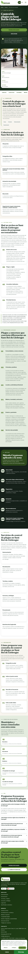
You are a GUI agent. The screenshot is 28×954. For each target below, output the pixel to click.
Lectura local (11, 92)
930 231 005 (14, 33)
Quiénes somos (4, 910)
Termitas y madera (5, 898)
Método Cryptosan (5, 914)
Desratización (6, 125)
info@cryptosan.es (5, 936)
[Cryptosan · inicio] (9, 2)
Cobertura (4, 92)
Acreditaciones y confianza (7, 912)
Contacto (10, 121)
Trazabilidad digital (5, 916)
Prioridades (19, 92)
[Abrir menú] (25, 2)
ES (19, 2)
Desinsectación (17, 121)
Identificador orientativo (6, 904)
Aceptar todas (22, 947)
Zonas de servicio (5, 920)
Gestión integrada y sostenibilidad (9, 918)
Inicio (2, 7)
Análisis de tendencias (14, 869)
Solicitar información (14, 29)
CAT (22, 2)
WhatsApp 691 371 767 (6, 934)
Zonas (6, 7)
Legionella (3, 902)
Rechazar (5, 947)
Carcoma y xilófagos (5, 900)
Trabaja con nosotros (6, 922)
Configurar (14, 947)
